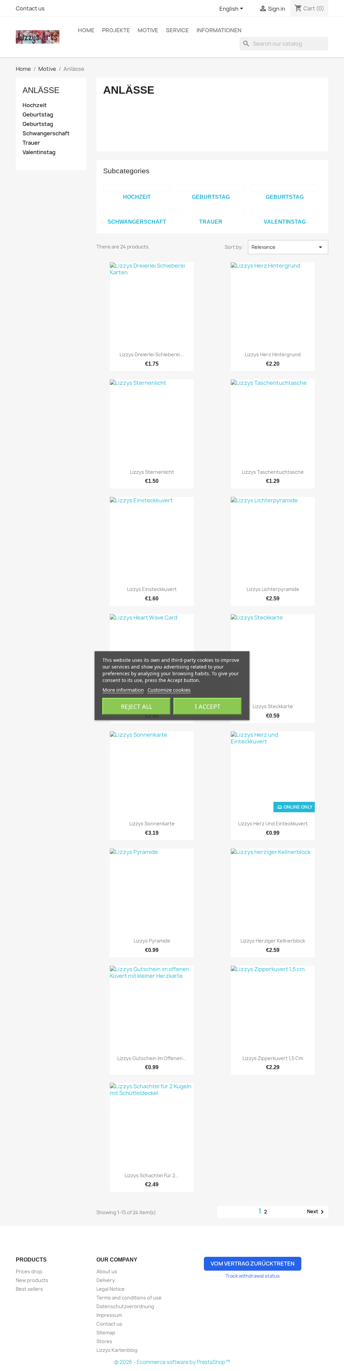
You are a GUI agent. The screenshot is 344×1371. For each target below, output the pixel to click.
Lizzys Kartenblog (116, 1350)
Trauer (31, 142)
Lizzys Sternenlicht (152, 472)
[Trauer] (210, 213)
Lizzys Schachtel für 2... (152, 1175)
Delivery (105, 1280)
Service (177, 30)
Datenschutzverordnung (125, 1306)
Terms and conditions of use (129, 1297)
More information (123, 689)
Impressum (109, 1315)
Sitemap (105, 1332)
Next (316, 1212)
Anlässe (41, 90)
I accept (207, 706)
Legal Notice (110, 1289)
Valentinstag (39, 152)
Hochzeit (35, 105)
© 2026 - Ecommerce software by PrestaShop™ (172, 1362)
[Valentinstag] (284, 213)
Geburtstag (38, 114)
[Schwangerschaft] (136, 213)
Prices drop (29, 1271)
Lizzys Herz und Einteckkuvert (273, 823)
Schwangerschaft (46, 133)
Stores (104, 1341)
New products (32, 1280)
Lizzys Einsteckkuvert (152, 589)
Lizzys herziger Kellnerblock (273, 941)
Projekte (116, 30)
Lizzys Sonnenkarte (152, 823)
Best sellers (29, 1289)
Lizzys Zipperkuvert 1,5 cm (273, 1058)
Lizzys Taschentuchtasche (273, 472)
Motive (148, 30)
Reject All (136, 706)
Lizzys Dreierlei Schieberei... (152, 354)
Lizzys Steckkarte (273, 706)
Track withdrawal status (252, 1276)
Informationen (219, 30)
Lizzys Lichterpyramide (273, 589)
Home (86, 30)
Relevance (288, 247)
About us (106, 1271)
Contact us (30, 8)
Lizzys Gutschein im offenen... (152, 1058)
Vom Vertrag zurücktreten (253, 1263)
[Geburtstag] (210, 188)
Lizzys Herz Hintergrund (273, 354)
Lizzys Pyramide (152, 941)
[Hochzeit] (136, 188)
